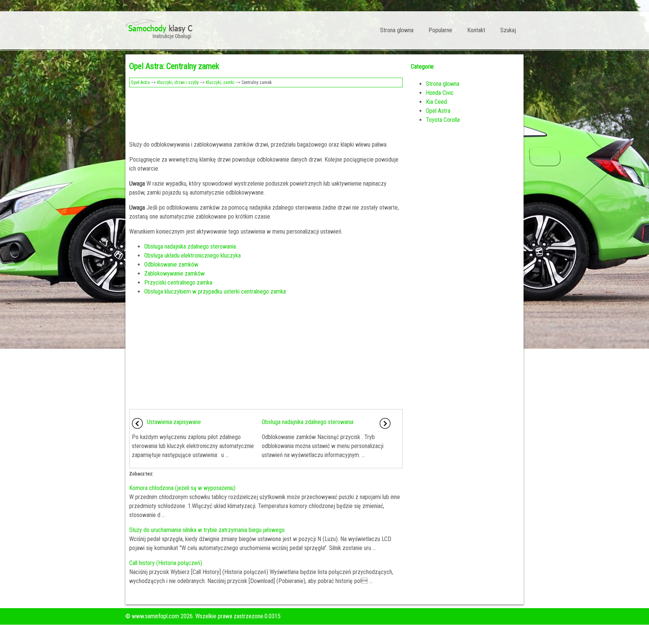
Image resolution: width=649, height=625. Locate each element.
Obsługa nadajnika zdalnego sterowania (190, 246)
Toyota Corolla (443, 119)
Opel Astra (140, 82)
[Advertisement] (266, 111)
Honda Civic (440, 92)
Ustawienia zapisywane (174, 422)
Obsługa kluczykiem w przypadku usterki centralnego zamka (215, 291)
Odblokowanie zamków (171, 264)
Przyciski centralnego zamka (178, 282)
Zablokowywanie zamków (174, 273)
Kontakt (476, 30)
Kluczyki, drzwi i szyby (178, 82)
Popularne (440, 30)
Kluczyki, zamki (220, 82)
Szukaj (508, 30)
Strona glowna (397, 30)
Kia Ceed (436, 101)
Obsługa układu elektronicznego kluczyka (192, 255)
